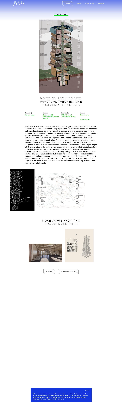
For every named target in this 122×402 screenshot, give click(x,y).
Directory (89, 3)
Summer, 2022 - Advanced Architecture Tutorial (51, 116)
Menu (79, 3)
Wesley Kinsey (30, 115)
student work (61, 14)
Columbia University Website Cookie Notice (47, 399)
